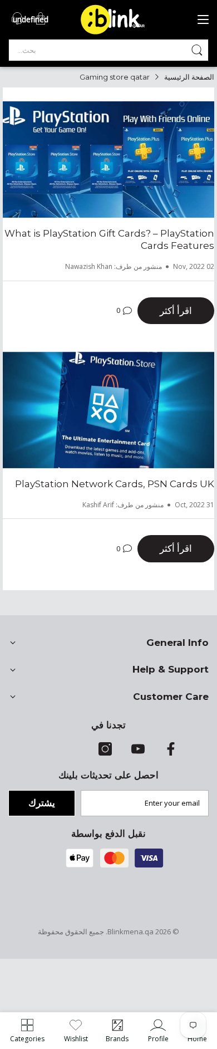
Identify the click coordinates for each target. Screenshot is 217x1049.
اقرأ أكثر (176, 310)
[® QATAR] (117, 33)
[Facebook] (170, 753)
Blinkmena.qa (130, 932)
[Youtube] (138, 753)
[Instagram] (105, 753)
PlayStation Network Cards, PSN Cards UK (114, 483)
